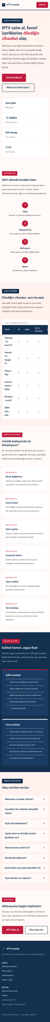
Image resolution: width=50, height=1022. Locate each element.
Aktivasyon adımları (9, 967)
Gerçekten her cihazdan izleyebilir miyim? (21, 811)
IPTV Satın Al (12, 930)
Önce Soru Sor (36, 930)
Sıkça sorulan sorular (10, 991)
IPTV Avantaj (11, 5)
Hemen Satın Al (14, 78)
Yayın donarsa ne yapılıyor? (18, 878)
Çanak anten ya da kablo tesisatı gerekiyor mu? (20, 836)
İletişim (5, 996)
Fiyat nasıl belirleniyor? (16, 824)
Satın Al (42, 5)
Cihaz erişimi (7, 971)
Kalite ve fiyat (7, 980)
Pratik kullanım (7, 975)
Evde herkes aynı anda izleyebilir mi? (23, 868)
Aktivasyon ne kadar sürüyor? (19, 799)
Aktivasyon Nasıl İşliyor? (18, 88)
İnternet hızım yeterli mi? (17, 848)
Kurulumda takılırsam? (16, 858)
